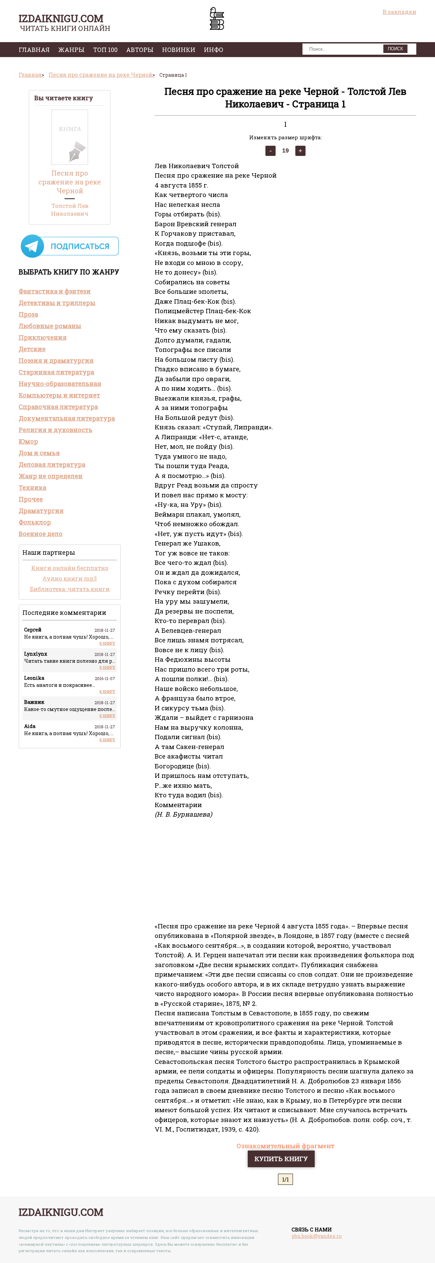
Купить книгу (281, 1158)
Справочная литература (58, 407)
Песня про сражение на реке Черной (69, 181)
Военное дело (41, 534)
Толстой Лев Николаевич (69, 209)
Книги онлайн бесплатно (69, 568)
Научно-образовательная (60, 383)
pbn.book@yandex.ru (317, 1236)
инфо (213, 50)
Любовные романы (50, 326)
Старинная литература (56, 372)
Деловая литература (52, 464)
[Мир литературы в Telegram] (70, 257)
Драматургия (41, 510)
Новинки (178, 50)
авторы (140, 50)
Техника (32, 487)
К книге (107, 643)
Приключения (43, 337)
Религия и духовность (55, 430)
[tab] (70, 291)
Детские (32, 349)
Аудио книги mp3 (69, 578)
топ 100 (105, 50)
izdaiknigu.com (61, 18)
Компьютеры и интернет (59, 395)
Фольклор (35, 522)
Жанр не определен (51, 476)
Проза (28, 314)
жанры (71, 50)
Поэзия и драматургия (56, 360)
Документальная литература (67, 418)
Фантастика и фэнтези (55, 291)
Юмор (28, 441)
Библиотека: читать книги (70, 589)
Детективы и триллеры (57, 303)
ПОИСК (395, 48)
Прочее (31, 499)
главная (34, 50)
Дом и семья (39, 453)
